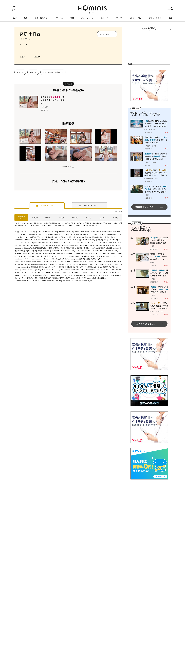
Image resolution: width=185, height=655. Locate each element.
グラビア (118, 18)
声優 (72, 18)
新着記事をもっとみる (144, 207)
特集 (170, 18)
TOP (15, 18)
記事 (18, 72)
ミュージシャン (87, 18)
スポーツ (104, 18)
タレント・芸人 (135, 18)
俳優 (26, 18)
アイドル (59, 18)
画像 (31, 72)
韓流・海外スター (42, 18)
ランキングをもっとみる (145, 323)
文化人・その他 (155, 18)
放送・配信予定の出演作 (51, 72)
